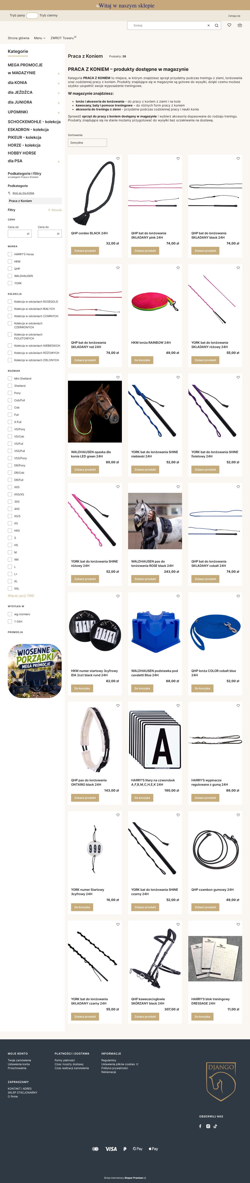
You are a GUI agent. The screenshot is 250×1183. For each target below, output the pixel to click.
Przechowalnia (17, 1068)
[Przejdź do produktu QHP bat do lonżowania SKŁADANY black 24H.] (215, 193)
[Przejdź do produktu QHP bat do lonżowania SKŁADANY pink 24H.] (155, 193)
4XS (17, 508)
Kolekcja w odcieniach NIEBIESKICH (37, 345)
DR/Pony (19, 465)
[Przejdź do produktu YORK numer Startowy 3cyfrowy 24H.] (95, 849)
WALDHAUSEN (23, 276)
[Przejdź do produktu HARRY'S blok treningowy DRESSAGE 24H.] (215, 959)
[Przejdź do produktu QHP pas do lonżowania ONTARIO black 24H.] (95, 740)
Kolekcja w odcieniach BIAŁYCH (34, 308)
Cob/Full (19, 400)
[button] (216, 25)
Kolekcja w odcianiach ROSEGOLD (36, 301)
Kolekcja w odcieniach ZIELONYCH (36, 360)
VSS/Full (19, 451)
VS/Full (18, 443)
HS (16, 545)
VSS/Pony (20, 458)
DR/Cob (19, 472)
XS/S (17, 516)
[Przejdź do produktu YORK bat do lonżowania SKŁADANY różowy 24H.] (215, 302)
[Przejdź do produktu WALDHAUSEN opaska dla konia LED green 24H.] (95, 411)
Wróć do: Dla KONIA (23, 193)
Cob (17, 407)
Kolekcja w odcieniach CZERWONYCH (28, 325)
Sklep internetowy (123, 1177)
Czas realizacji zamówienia (72, 1068)
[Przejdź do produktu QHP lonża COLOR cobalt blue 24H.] (215, 630)
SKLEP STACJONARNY (22, 1092)
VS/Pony (19, 429)
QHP (17, 268)
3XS (17, 501)
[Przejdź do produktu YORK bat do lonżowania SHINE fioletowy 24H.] (215, 411)
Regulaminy (108, 1060)
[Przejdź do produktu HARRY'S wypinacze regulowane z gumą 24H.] (215, 740)
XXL (16, 588)
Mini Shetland (22, 378)
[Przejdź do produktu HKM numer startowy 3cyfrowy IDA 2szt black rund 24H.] (95, 630)
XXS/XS (19, 494)
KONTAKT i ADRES (20, 1088)
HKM (17, 261)
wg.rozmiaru (22, 614)
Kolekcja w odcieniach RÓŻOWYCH (36, 352)
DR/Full (18, 479)
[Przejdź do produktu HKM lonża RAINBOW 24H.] (155, 302)
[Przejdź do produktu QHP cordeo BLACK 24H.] (95, 193)
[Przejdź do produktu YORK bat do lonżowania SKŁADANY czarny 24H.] (95, 959)
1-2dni (18, 621)
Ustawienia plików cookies (118, 1064)
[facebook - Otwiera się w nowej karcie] (201, 1126)
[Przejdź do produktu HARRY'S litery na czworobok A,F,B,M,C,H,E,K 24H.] (155, 740)
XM (16, 559)
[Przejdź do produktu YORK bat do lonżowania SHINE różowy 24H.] (95, 521)
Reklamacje (108, 1072)
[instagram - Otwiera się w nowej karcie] (208, 1126)
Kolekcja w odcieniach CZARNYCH (36, 316)
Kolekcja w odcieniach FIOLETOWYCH (28, 336)
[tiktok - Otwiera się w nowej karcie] (215, 1126)
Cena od (13, 227)
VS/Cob (19, 436)
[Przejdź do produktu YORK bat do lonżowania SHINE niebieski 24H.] (155, 411)
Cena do (43, 227)
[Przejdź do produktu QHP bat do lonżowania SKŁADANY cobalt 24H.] (215, 521)
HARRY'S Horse (24, 254)
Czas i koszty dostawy (69, 1064)
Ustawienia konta (19, 1064)
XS (16, 523)
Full (16, 414)
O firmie (13, 1096)
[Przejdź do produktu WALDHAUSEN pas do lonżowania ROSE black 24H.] (155, 521)
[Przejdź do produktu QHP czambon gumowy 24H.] (215, 849)
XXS (17, 487)
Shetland (20, 385)
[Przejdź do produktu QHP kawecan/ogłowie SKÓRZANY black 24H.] (155, 959)
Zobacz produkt (85, 250)
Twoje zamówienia (19, 1060)
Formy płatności (65, 1060)
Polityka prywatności (114, 1068)
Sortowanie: (75, 135)
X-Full (17, 422)
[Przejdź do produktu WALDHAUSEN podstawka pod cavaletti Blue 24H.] (155, 630)
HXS (17, 530)
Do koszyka (142, 360)
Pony (17, 393)
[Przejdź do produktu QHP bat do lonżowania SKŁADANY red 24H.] (95, 302)
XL (16, 581)
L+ (15, 574)
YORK (18, 283)
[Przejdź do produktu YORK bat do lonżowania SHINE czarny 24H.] (155, 849)
